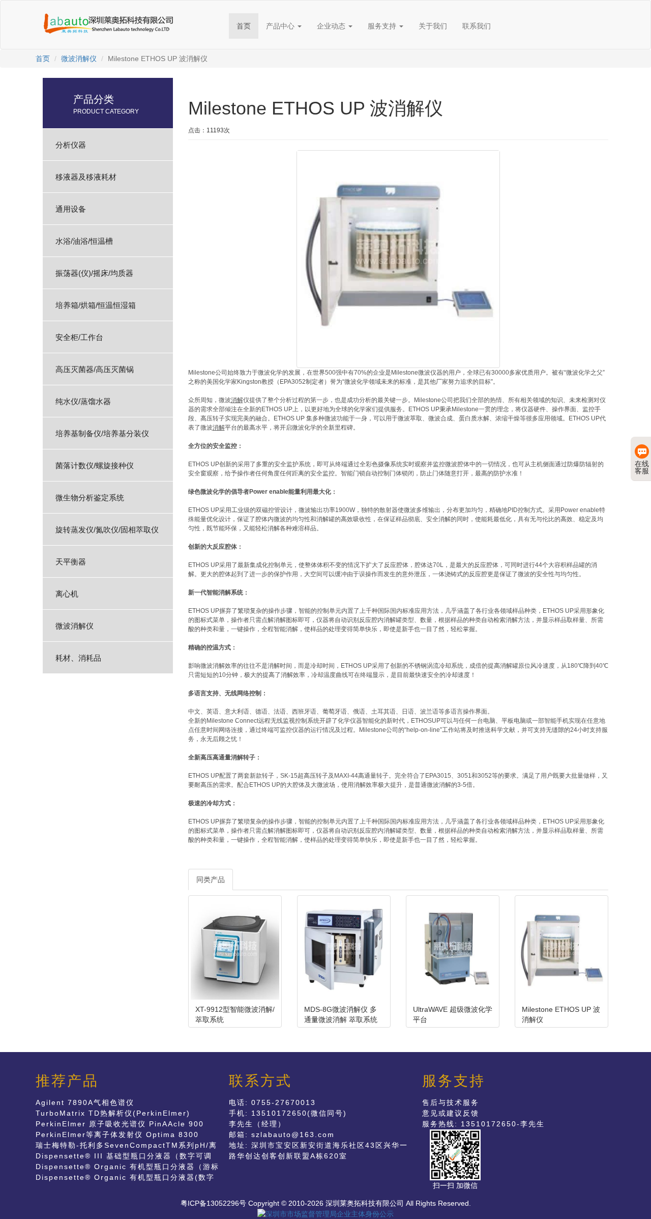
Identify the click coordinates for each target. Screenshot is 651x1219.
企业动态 (332, 26)
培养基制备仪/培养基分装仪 (102, 433)
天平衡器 (70, 561)
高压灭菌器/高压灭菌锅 (94, 369)
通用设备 (70, 209)
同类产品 (210, 879)
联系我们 (476, 26)
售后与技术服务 (450, 1102)
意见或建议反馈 (450, 1113)
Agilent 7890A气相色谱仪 (85, 1102)
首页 (243, 26)
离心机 (66, 593)
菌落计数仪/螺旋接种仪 (94, 465)
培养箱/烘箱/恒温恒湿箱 (95, 305)
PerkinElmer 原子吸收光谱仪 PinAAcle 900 (120, 1124)
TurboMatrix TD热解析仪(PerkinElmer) (113, 1113)
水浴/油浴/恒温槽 (84, 241)
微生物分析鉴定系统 (89, 497)
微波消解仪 (79, 58)
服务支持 (383, 26)
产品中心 (281, 26)
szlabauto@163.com (293, 1134)
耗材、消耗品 (78, 658)
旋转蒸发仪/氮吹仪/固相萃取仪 (107, 529)
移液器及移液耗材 (85, 177)
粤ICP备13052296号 (213, 1203)
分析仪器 (70, 144)
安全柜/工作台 (79, 337)
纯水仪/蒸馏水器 (83, 401)
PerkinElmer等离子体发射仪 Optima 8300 (117, 1134)
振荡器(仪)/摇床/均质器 (94, 273)
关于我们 (433, 26)
